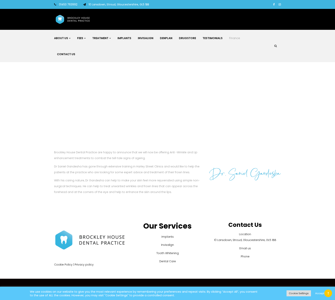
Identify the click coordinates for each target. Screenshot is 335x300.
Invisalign (145, 38)
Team (173, 104)
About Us (61, 38)
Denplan (166, 38)
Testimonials (213, 38)
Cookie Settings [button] (299, 293)
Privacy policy (84, 265)
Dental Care (167, 261)
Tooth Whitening (167, 253)
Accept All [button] (321, 293)
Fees (80, 38)
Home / (163, 104)
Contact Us (66, 54)
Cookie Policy (63, 265)
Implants (124, 38)
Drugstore (187, 38)
